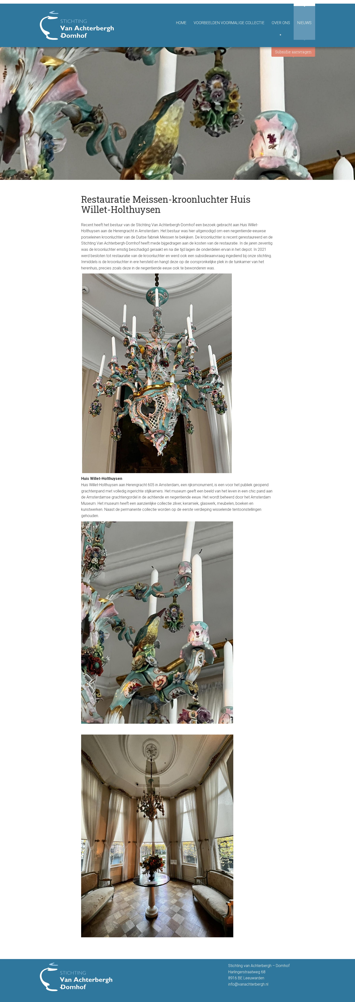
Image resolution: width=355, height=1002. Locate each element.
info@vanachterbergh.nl (248, 984)
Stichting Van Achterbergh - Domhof (77, 25)
